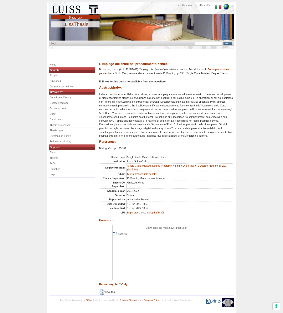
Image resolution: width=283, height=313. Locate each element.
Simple (53, 75)
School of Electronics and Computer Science (140, 300)
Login (54, 43)
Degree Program (59, 102)
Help (52, 174)
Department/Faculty (61, 97)
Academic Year (58, 108)
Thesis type (56, 130)
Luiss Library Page (203, 5)
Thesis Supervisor (60, 125)
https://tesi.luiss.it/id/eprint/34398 (145, 212)
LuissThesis (75, 24)
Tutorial (54, 157)
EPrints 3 (90, 300)
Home (53, 64)
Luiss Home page (185, 5)
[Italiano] (218, 5)
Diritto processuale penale (141, 174)
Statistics (55, 169)
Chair (52, 113)
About (53, 152)
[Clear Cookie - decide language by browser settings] (226, 5)
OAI (228, 302)
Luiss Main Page (75, 8)
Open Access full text (62, 86)
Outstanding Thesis (60, 135)
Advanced (55, 81)
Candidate (55, 119)
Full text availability (60, 141)
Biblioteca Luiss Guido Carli (75, 15)
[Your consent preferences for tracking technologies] (276, 306)
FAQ (52, 163)
